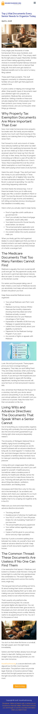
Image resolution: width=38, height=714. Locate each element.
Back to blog (20, 686)
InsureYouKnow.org (9, 664)
